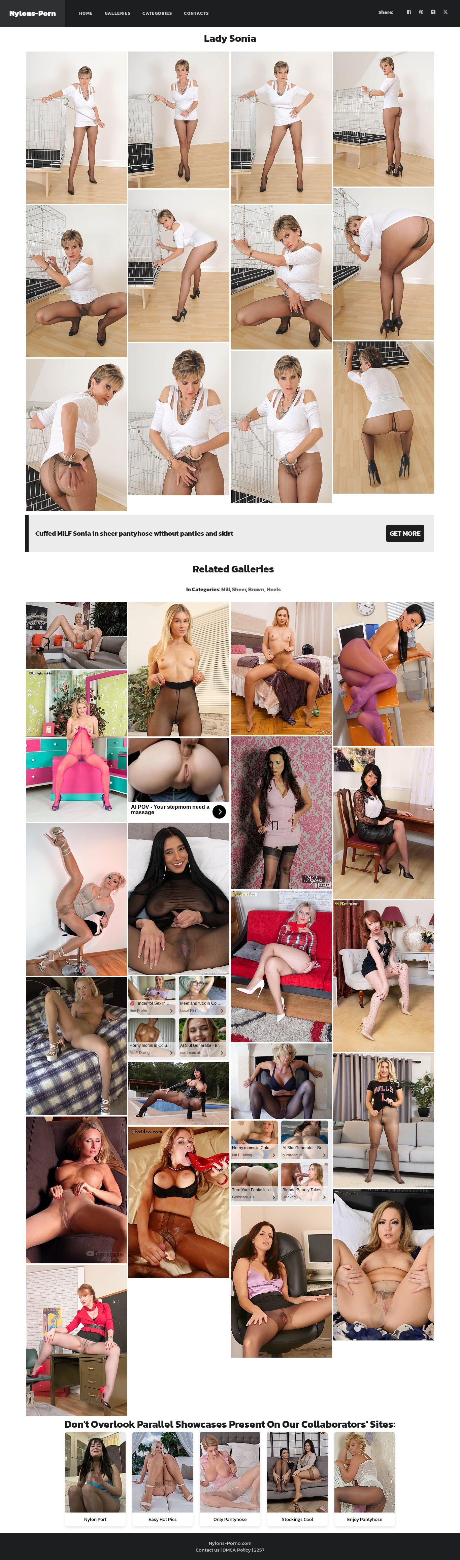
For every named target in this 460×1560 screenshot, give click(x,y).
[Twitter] (445, 12)
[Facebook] (409, 12)
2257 (259, 1550)
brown (256, 589)
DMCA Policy (237, 1550)
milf (225, 589)
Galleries (118, 13)
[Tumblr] (433, 12)
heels (274, 589)
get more (405, 533)
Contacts (196, 13)
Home (86, 13)
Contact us (208, 1550)
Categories (157, 13)
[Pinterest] (421, 12)
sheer (239, 589)
